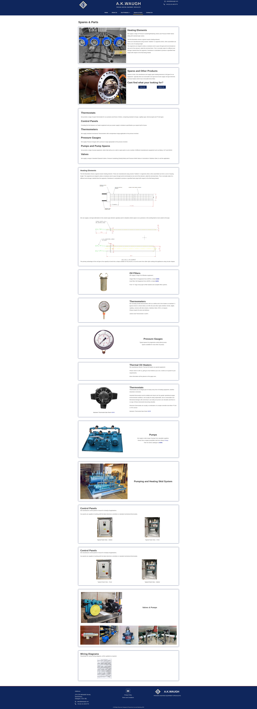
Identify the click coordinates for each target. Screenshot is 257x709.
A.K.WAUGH (128, 3)
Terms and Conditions (128, 697)
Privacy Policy (128, 695)
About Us (114, 12)
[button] (128, 691)
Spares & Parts (138, 12)
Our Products (125, 12)
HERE (157, 279)
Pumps (166, 440)
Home (106, 12)
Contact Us (149, 12)
